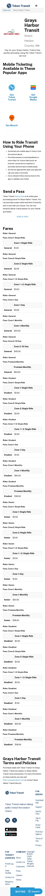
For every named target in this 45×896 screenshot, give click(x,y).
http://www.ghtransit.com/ (13, 780)
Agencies (6, 10)
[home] (18, 6)
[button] (36, 6)
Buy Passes (23, 891)
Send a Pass (19, 196)
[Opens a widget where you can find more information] (33, 891)
